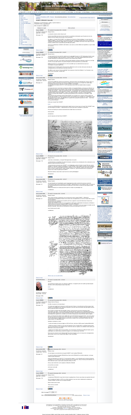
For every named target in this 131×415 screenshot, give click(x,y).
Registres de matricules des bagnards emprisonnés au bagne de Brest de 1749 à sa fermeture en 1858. (105, 116)
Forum (21, 16)
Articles (22, 20)
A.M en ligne (78, 12)
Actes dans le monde (107, 12)
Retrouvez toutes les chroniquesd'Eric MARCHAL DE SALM (26, 115)
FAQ (21, 43)
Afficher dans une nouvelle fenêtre (55, 151)
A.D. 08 (29, 12)
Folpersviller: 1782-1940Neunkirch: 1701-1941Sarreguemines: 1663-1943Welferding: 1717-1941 (104, 67)
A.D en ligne (70, 12)
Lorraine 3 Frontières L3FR (42, 17)
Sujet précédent (83, 17)
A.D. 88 (63, 12)
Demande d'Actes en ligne (26, 44)
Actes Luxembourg (96, 12)
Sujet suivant (91, 17)
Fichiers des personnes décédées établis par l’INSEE (104, 109)
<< (42, 25)
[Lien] (49, 104)
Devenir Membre (105, 29)
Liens (21, 40)
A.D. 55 (41, 12)
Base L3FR (23, 12)
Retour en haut (39, 50)
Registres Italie (23, 42)
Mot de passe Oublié (104, 30)
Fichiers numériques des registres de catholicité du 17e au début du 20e (105, 98)
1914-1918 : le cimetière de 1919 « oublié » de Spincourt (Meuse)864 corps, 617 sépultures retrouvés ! (105, 122)
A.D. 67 (52, 12)
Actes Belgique (86, 12)
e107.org (66, 408)
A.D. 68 (58, 12)
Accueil (22, 15)
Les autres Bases (24, 21)
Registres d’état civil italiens (104, 196)
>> (48, 25)
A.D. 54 (35, 12)
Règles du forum (24, 19)
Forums (52, 17)
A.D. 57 (46, 12)
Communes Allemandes (25, 23)
